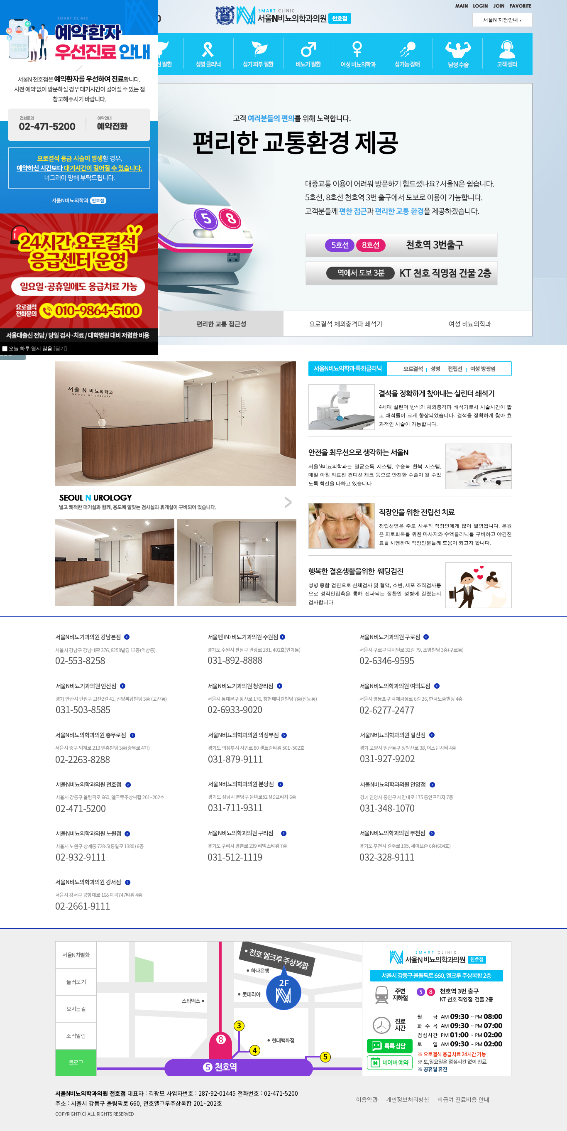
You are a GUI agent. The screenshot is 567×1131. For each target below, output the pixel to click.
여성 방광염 (483, 368)
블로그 (76, 1062)
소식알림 (76, 1036)
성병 (435, 368)
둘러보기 (76, 982)
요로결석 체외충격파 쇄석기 (345, 323)
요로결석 (413, 368)
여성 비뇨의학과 (470, 323)
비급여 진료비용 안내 (463, 1099)
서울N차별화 (76, 955)
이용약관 (367, 1099)
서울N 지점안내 (502, 20)
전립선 (455, 368)
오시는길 (76, 1009)
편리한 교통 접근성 (221, 323)
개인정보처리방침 (407, 1099)
